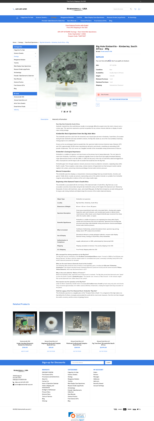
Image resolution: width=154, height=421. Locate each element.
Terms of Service (47, 396)
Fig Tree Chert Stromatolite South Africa (103, 344)
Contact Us (45, 381)
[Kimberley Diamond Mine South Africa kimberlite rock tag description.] (74, 104)
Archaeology (132, 17)
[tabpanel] (25, 330)
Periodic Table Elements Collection (53, 21)
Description (44, 119)
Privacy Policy (46, 392)
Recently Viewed (98, 383)
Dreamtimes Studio (19, 106)
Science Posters (86, 21)
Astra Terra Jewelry (19, 103)
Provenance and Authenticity (50, 377)
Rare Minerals (72, 21)
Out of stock (51, 351)
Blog (110, 21)
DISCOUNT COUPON (47, 372)
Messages (96, 377)
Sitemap (44, 401)
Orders (95, 372)
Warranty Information (59, 119)
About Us (44, 379)
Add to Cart (25, 351)
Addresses (96, 379)
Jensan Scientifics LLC (20, 100)
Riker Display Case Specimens (94, 17)
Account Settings (98, 386)
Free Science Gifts (100, 21)
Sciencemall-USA (19, 97)
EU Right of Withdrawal (48, 390)
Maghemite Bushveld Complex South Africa (51, 344)
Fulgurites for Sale (27, 17)
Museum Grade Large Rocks (116, 17)
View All (16, 110)
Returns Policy (46, 394)
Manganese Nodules (67, 17)
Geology (54, 17)
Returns (95, 374)
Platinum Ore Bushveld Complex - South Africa (77, 344)
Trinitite (79, 17)
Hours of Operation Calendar (50, 383)
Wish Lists (96, 381)
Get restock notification (119, 99)
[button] (77, 416)
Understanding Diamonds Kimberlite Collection (25, 344)
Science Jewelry (41, 17)
